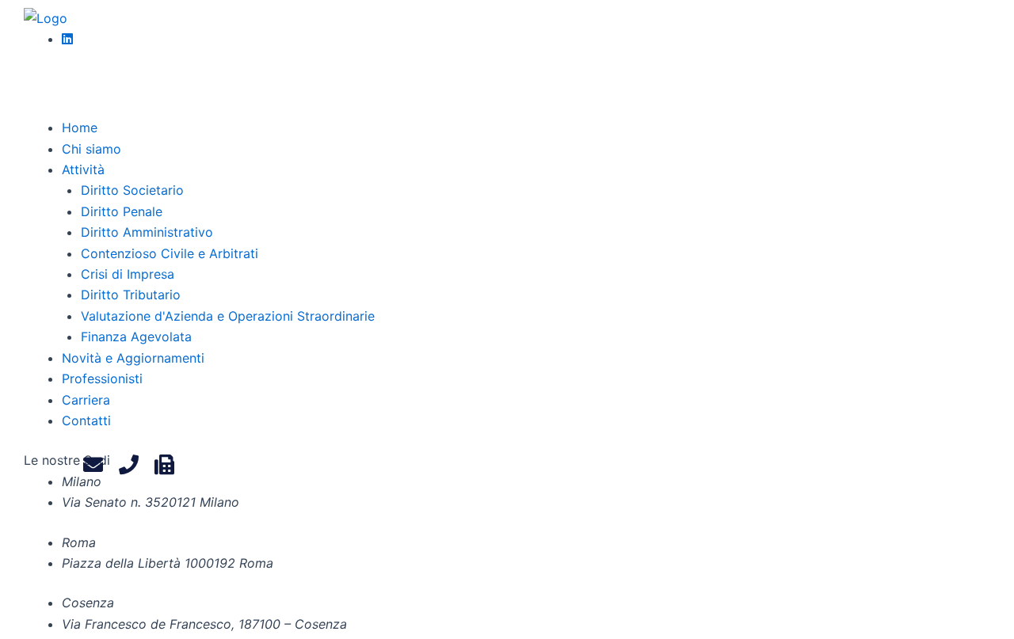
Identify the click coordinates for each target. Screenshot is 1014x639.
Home (79, 127)
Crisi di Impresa (127, 274)
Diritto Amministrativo (147, 232)
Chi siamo (91, 149)
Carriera (86, 400)
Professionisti (102, 378)
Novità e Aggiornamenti (133, 358)
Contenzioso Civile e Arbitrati (169, 253)
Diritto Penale (121, 211)
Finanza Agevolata (136, 336)
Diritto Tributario (131, 294)
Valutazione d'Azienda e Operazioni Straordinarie (228, 316)
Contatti (86, 420)
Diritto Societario (132, 190)
